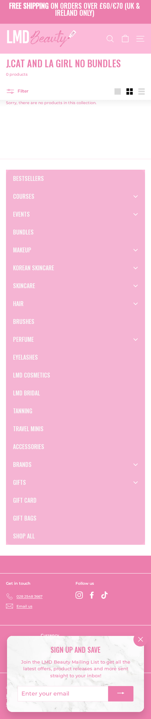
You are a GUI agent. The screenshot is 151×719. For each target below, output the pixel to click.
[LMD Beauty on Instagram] (79, 595)
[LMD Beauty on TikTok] (104, 595)
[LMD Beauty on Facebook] (92, 595)
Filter (22, 91)
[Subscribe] (120, 693)
